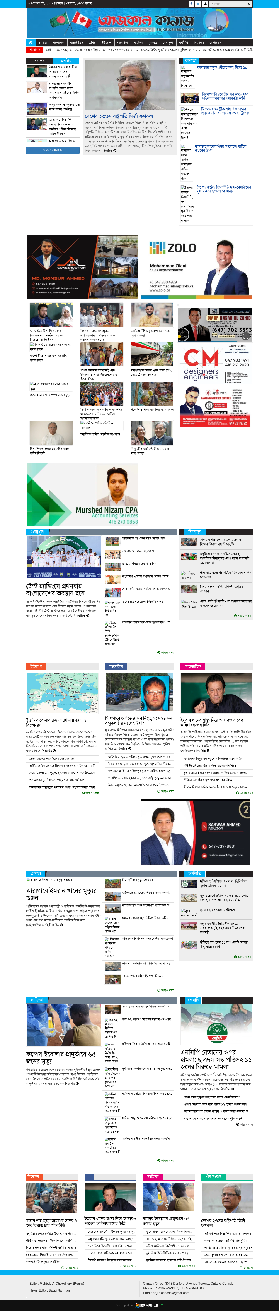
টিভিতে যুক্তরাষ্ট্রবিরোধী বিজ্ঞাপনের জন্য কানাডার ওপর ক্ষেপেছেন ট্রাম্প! (225, 111)
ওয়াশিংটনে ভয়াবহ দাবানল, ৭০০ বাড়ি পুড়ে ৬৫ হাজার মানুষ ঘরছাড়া (140, 778)
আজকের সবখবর (52, 150)
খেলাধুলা (168, 43)
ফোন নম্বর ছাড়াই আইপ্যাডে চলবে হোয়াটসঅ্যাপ (212, 1097)
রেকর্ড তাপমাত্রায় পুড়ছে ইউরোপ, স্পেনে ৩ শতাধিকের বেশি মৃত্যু (63, 773)
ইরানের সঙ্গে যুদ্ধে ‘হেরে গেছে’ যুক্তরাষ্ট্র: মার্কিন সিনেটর (139, 764)
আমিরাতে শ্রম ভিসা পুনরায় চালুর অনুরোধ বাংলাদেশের (229, 1248)
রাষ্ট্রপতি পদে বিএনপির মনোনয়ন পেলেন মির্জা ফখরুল (229, 1234)
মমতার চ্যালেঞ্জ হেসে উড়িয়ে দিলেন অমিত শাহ (147, 918)
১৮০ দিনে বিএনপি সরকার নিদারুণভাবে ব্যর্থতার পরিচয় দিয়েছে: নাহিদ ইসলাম (63, 127)
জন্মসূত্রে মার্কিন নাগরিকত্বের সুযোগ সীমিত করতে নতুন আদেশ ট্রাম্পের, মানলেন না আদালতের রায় (140, 771)
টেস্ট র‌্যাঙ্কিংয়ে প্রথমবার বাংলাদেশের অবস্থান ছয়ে (55, 590)
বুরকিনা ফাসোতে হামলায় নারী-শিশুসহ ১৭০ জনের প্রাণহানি (147, 1094)
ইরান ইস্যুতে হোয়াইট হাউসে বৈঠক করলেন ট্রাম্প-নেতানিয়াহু (140, 785)
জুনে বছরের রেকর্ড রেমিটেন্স (218, 910)
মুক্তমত (152, 43)
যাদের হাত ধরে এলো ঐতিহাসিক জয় (142, 602)
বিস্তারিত (107, 151)
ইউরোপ (106, 43)
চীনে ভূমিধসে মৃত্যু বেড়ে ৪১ (137, 880)
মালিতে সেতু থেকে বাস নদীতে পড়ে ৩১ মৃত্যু (147, 1118)
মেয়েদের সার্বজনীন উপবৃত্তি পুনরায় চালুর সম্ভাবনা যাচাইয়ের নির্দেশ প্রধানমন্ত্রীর (64, 90)
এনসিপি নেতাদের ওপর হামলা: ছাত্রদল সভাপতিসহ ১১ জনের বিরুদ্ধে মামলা (216, 1059)
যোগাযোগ (215, 43)
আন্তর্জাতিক (76, 43)
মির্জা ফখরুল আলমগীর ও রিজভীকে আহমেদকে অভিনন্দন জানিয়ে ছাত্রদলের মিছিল (101, 414)
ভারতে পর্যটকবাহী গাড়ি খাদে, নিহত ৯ (142, 976)
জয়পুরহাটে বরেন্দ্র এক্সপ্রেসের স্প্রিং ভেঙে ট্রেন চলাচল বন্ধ (151, 372)
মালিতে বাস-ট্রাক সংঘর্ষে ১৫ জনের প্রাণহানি (146, 1139)
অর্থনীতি (183, 43)
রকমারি (193, 1000)
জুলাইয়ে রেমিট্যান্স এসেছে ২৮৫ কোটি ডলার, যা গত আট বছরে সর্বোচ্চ (224, 898)
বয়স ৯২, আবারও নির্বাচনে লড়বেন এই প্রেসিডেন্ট (147, 1019)
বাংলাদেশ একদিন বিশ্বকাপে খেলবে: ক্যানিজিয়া (147, 576)
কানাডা (42, 43)
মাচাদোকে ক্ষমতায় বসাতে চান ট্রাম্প (225, 1262)
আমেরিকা (122, 43)
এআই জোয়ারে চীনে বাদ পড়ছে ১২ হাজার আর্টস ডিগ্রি (215, 1104)
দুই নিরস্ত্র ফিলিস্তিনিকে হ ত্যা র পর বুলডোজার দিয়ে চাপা (147, 1069)
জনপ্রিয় (66, 60)
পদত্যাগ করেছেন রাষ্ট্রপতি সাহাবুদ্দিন (225, 1241)
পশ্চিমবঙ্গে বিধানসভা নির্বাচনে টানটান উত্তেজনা (147, 939)
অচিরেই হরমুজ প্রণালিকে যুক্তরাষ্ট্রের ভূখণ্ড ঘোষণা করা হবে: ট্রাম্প (140, 757)
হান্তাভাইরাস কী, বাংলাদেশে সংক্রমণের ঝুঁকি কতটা (213, 1118)
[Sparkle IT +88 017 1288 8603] (149, 1305)
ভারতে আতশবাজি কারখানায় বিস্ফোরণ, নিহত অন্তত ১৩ (147, 964)
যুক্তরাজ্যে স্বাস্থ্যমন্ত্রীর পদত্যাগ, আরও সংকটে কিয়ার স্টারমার (63, 787)
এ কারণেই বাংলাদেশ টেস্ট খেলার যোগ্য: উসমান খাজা (147, 589)
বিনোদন (199, 43)
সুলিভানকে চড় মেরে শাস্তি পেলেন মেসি (143, 539)
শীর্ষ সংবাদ (213, 1176)
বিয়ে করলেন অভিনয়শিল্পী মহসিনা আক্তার (222, 589)
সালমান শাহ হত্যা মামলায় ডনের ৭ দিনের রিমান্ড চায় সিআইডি (221, 542)
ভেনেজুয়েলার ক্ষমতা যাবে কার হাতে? (226, 1255)
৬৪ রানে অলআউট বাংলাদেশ (138, 551)
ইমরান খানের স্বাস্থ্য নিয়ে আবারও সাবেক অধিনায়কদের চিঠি (63, 72)
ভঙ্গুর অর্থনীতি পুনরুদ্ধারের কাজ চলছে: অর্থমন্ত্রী (64, 106)
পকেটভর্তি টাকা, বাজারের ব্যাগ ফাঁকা (152, 409)
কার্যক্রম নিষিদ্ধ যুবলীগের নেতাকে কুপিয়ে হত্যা (137, 50)
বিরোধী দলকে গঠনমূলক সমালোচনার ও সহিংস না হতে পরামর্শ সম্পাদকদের (57, 50)
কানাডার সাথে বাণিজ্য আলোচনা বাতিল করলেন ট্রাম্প (220, 148)
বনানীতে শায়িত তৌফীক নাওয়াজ (100, 434)
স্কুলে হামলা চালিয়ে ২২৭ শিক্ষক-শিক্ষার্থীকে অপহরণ (147, 1007)
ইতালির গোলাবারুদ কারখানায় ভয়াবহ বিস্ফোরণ (56, 723)
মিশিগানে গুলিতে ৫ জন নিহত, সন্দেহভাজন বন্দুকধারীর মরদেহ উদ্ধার (138, 721)
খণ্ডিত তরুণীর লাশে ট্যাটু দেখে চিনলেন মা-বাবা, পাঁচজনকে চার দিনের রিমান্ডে (98, 374)
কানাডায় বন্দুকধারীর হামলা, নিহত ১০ (222, 67)
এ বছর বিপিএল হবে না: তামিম (139, 564)
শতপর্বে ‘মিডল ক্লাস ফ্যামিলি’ (43, 1262)
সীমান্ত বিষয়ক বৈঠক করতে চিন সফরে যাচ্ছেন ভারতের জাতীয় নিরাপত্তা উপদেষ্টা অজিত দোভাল (218, 787)
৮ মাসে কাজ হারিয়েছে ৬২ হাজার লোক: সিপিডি (112, 1253)
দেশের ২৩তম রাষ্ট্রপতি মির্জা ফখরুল (119, 116)
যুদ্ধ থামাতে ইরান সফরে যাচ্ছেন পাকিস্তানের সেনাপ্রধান (216, 773)
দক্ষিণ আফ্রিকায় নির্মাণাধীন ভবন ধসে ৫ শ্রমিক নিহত (147, 1044)
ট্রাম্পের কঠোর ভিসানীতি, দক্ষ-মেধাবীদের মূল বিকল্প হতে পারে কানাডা (224, 189)
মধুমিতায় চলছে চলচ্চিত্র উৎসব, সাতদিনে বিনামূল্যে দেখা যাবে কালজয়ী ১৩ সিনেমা (224, 558)
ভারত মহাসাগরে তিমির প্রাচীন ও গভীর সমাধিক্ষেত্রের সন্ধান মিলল (218, 1111)
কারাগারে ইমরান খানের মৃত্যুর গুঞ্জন (61, 895)
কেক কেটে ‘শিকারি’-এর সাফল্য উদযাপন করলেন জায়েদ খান (226, 603)
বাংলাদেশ (58, 43)
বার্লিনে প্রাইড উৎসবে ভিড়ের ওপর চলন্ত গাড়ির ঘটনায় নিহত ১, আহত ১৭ (63, 766)
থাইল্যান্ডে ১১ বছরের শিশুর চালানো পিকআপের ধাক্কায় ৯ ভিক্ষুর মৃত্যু (147, 893)
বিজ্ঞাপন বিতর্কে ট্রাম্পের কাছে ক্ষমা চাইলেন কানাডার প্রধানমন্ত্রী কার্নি (225, 96)
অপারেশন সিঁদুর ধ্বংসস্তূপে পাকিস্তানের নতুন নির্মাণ (213, 759)
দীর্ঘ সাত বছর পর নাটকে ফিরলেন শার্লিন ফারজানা (225, 575)
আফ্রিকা (138, 43)
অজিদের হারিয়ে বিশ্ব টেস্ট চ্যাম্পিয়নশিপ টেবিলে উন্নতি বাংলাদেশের (147, 623)
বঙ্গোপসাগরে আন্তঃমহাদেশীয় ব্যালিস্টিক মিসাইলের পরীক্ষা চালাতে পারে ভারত (147, 906)
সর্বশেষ (39, 60)
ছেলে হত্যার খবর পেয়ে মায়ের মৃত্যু (50, 395)
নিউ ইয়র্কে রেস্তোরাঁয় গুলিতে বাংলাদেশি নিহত (210, 766)
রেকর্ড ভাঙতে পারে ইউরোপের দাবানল (51, 759)
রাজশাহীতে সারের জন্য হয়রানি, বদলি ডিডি (198, 50)
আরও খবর (167, 652)
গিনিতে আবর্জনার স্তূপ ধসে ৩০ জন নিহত (208, 780)
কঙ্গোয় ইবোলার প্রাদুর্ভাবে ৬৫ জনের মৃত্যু (61, 1058)
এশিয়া (92, 43)
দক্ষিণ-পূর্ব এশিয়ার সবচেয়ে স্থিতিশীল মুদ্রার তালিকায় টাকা (223, 883)
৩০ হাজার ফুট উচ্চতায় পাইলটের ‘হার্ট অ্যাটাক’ (56, 780)
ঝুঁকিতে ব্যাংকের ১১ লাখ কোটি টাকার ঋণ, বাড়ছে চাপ (224, 944)
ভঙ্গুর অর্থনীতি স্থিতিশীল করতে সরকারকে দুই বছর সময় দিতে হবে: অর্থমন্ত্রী (222, 928)
